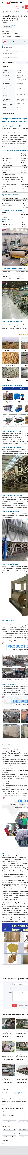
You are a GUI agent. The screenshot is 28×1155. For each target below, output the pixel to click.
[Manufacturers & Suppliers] (14, 2)
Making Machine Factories (9, 1129)
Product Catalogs (23, 1093)
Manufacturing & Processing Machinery (14, 11)
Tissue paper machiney (21, 1101)
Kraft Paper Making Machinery (9, 1096)
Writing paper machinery (7, 1099)
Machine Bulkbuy (7, 1140)
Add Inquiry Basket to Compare (10, 57)
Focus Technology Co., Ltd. (19, 1148)
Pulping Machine (18, 1118)
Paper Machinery (7, 1118)
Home (3, 11)
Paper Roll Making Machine (9, 1136)
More (3, 1143)
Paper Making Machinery (9, 1133)
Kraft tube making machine (8, 1101)
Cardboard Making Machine (9, 1121)
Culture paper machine (21, 1099)
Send (15, 1005)
